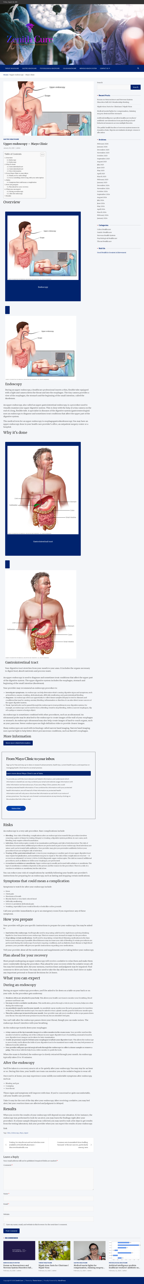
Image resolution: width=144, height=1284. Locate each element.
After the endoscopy (16, 193)
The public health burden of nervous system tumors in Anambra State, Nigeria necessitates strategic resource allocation (118, 130)
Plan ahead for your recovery (18, 187)
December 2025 (103, 150)
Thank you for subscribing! (18, 175)
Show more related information (18, 743)
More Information (15, 171)
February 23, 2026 (45, 1271)
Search (100, 83)
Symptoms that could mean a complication (22, 182)
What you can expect (13, 189)
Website (6, 1214)
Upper (26, 1133)
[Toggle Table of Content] (41, 155)
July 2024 (100, 200)
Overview (9, 158)
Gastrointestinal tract (16, 166)
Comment (8, 1165)
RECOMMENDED (11, 1238)
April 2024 (101, 209)
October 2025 (102, 156)
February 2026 (102, 144)
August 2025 (102, 162)
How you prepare (12, 184)
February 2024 (102, 215)
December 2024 (103, 185)
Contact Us (104, 68)
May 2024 (101, 206)
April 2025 (101, 174)
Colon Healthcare (69, 68)
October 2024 (102, 191)
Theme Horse (37, 1280)
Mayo (21, 1133)
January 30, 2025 (9, 148)
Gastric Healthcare (29, 68)
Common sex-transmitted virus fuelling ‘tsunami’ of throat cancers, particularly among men (72, 1144)
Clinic (9, 1133)
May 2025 (101, 171)
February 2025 (102, 180)
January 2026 (102, 147)
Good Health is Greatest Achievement (111, 253)
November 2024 (103, 188)
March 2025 (101, 177)
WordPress (62, 1280)
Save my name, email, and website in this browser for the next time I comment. (36, 1225)
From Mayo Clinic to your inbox (17, 173)
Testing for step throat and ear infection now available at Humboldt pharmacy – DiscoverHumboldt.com (26, 1144)
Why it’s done (11, 164)
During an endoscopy (16, 191)
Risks (8, 180)
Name (6, 1194)
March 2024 (101, 212)
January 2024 (102, 218)
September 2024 (103, 194)
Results (8, 196)
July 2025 (100, 165)
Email (6, 1204)
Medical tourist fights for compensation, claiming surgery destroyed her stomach (88, 1267)
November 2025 (103, 153)
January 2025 (102, 182)
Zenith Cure (19, 1280)
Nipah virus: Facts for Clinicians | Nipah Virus (114, 107)
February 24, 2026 (9, 1271)
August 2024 (102, 197)
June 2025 (101, 168)
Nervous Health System (88, 68)
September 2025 (103, 159)
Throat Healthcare (12, 68)
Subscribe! (16, 808)
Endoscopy (12, 160)
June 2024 (101, 203)
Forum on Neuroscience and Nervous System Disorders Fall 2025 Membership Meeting (17, 1267)
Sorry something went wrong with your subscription (26, 178)
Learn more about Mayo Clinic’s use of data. (24, 773)
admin (18, 148)
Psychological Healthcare (50, 68)
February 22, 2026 (80, 1271)
